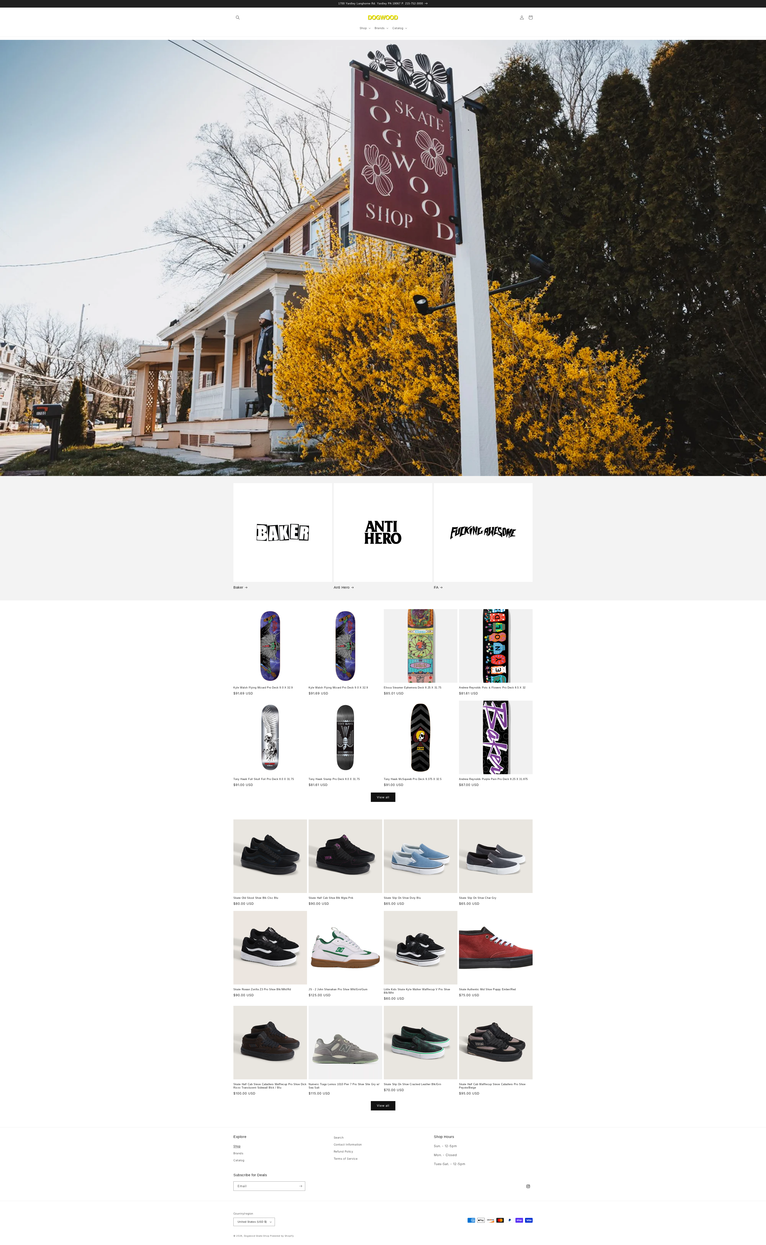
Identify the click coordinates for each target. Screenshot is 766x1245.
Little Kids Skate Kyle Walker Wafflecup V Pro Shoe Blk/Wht (417, 991)
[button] (237, 17)
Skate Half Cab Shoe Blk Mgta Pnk (331, 897)
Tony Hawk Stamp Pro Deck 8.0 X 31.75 (334, 779)
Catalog (238, 1160)
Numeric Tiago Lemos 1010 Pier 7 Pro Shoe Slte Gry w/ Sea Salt (344, 1086)
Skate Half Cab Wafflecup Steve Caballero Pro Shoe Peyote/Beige (492, 1086)
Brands (238, 1153)
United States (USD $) (252, 1221)
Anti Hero (342, 587)
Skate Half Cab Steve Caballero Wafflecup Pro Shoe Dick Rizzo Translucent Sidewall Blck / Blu (269, 1086)
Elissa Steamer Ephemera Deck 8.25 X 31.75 (412, 687)
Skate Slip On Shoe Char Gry (477, 897)
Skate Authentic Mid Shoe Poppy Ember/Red (487, 989)
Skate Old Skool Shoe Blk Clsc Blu (255, 897)
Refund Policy (343, 1151)
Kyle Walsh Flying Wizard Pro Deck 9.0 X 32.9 (263, 687)
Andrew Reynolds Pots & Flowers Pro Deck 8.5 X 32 (492, 687)
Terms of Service (346, 1158)
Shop (237, 1146)
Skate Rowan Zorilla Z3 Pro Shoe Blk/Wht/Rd (262, 989)
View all (383, 797)
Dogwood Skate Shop (256, 1235)
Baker (238, 587)
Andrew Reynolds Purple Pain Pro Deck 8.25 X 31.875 (493, 779)
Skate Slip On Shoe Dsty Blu (402, 897)
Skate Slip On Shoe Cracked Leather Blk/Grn (412, 1084)
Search (339, 1137)
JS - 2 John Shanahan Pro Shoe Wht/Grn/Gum (338, 989)
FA (436, 587)
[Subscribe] (300, 1186)
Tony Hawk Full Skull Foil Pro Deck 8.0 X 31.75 (263, 779)
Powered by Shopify (282, 1235)
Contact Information (348, 1144)
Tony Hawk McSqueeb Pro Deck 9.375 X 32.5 (413, 779)
